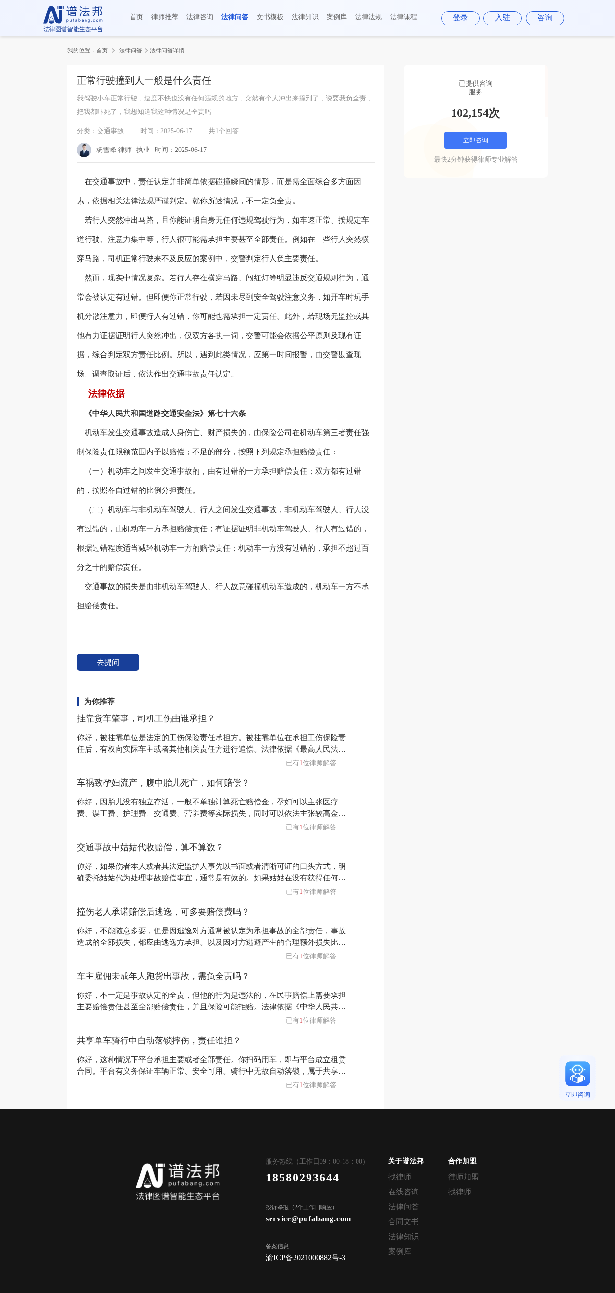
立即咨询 (475, 140)
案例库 (337, 17)
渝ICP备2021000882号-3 (305, 1258)
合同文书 (403, 1222)
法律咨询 (199, 17)
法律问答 (234, 17)
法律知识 (305, 17)
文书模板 (270, 17)
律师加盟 (463, 1177)
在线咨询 (403, 1192)
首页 (136, 17)
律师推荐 (164, 17)
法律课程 (403, 17)
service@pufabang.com (308, 1219)
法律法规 (368, 17)
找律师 (399, 1177)
